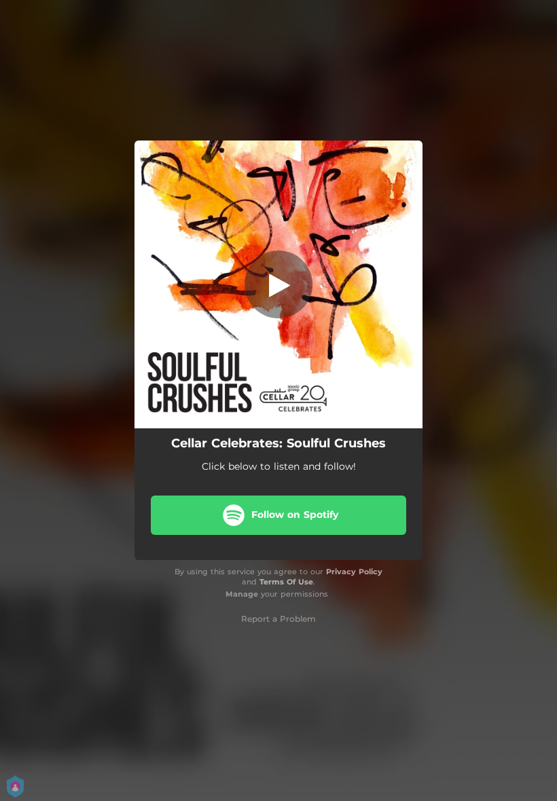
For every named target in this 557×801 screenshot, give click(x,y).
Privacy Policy (354, 571)
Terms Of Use (286, 581)
